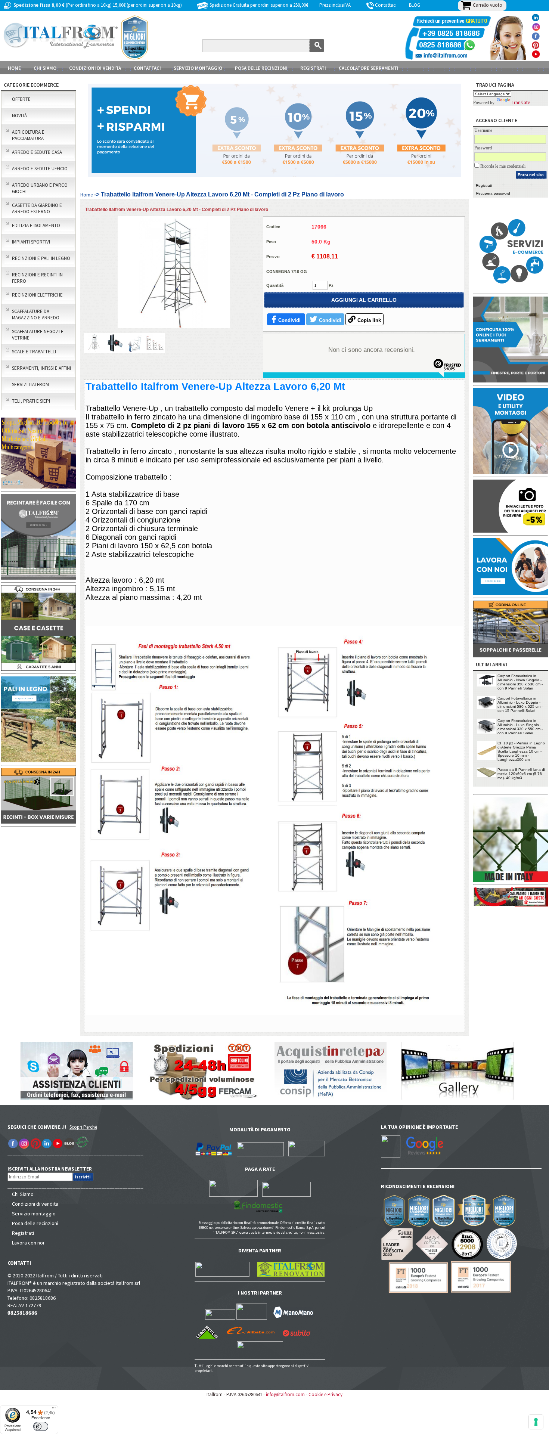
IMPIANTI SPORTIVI (31, 242)
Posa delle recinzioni (35, 1223)
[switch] (40, 1426)
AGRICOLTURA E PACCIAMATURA (28, 135)
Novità (19, 115)
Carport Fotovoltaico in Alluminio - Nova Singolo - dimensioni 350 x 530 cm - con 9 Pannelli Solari (520, 682)
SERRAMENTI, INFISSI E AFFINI (41, 368)
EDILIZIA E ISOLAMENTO (36, 225)
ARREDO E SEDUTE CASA (37, 152)
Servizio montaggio (34, 1213)
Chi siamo (45, 68)
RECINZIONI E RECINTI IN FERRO (37, 278)
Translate (521, 102)
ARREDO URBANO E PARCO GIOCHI (40, 188)
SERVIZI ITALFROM (30, 384)
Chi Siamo (23, 1194)
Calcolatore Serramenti (368, 68)
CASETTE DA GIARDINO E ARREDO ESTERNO (37, 208)
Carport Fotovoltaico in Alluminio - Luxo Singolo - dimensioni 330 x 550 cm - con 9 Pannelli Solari (520, 727)
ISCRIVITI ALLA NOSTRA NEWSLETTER (53, 1169)
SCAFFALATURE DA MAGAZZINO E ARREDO (35, 314)
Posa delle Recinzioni (261, 68)
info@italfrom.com (285, 1394)
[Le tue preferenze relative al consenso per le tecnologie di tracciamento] (536, 1422)
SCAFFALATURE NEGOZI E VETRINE (37, 334)
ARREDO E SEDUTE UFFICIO (40, 168)
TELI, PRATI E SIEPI (31, 401)
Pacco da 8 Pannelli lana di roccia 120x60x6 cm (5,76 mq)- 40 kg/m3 (521, 774)
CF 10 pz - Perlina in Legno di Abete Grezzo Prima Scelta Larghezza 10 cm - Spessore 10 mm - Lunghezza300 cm (521, 751)
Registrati (313, 68)
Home (14, 68)
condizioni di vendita (95, 68)
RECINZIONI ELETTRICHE (37, 295)
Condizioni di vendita (35, 1203)
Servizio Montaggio (198, 68)
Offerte (21, 99)
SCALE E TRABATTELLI (34, 351)
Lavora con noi (28, 1242)
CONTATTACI (147, 68)
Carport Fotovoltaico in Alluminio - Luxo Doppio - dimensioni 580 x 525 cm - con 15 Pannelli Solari (520, 704)
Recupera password (493, 193)
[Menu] (53, 1409)
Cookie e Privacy (325, 1394)
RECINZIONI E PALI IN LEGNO (41, 258)
